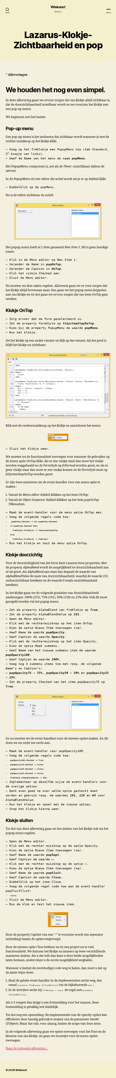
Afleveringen (17, 75)
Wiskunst (58, 7)
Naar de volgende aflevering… (27, 1048)
